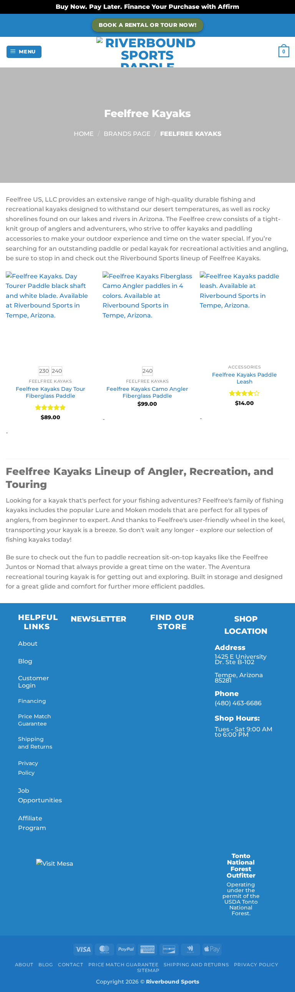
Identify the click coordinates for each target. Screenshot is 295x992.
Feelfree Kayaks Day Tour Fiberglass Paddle (50, 392)
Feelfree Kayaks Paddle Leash (244, 378)
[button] (24, 52)
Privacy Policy (256, 964)
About (28, 643)
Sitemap (148, 970)
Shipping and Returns (35, 743)
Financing (32, 701)
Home (84, 133)
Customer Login (33, 682)
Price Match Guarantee (34, 720)
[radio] (44, 371)
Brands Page (127, 133)
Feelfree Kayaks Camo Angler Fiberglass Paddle (147, 392)
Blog (25, 661)
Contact (70, 964)
